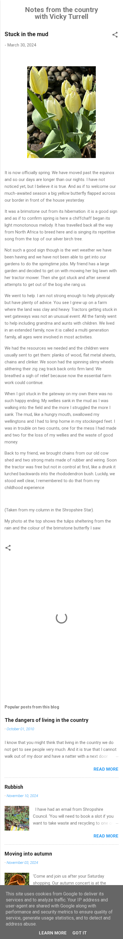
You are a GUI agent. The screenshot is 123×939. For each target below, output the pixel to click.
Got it (79, 933)
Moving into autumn (28, 854)
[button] (115, 35)
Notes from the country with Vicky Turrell (61, 13)
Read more (106, 769)
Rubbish (14, 787)
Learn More (53, 933)
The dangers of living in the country (46, 720)
